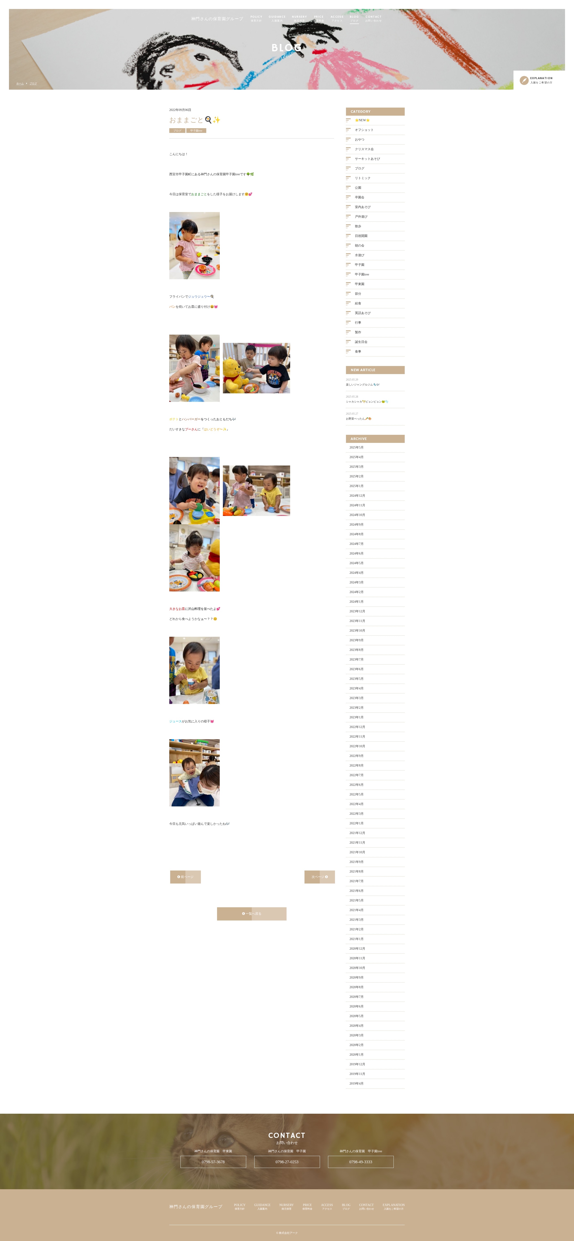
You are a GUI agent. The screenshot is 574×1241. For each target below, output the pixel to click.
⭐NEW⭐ (362, 120)
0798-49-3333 (360, 1162)
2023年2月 (357, 707)
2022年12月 (357, 727)
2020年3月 (357, 1035)
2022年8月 (357, 765)
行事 (358, 322)
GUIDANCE (277, 18)
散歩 (358, 226)
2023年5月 (357, 678)
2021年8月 (357, 871)
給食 (358, 303)
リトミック (363, 178)
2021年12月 (357, 833)
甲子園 (359, 264)
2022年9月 (357, 756)
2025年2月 (357, 476)
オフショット (364, 130)
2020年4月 (357, 1025)
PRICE (318, 18)
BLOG (354, 18)
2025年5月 (357, 447)
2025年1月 (357, 486)
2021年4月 (357, 910)
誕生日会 (361, 342)
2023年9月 (357, 640)
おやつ (359, 139)
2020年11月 (357, 958)
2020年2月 (357, 1045)
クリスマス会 (364, 149)
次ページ (318, 877)
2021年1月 (357, 939)
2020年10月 (357, 968)
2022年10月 (357, 746)
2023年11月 (357, 621)
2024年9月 (357, 524)
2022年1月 (357, 823)
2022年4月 (357, 804)
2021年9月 (357, 862)
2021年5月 (357, 900)
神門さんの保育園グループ (217, 19)
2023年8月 (357, 650)
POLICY (256, 18)
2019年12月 (357, 1064)
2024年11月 (357, 505)
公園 (358, 187)
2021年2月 (357, 929)
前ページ (187, 877)
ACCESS (337, 18)
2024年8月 (357, 534)
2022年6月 (357, 784)
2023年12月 (357, 611)
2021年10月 (357, 852)
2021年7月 (357, 881)
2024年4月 (357, 572)
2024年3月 (357, 582)
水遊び (359, 255)
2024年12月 (357, 495)
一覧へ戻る (253, 913)
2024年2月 (357, 592)
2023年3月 (357, 698)
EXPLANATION (394, 1206)
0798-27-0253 (287, 1162)
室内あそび (363, 207)
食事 (358, 351)
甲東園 (359, 284)
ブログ (33, 83)
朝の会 (359, 245)
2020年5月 (357, 1016)
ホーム (20, 83)
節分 (358, 293)
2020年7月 (357, 996)
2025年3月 (357, 466)
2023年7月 (357, 659)
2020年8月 (357, 987)
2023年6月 (357, 669)
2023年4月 (357, 688)
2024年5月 (357, 563)
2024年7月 (357, 544)
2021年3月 (357, 919)
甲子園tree (362, 274)
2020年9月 (357, 977)
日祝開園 (361, 236)
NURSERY (299, 18)
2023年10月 (357, 630)
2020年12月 (357, 948)
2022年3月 (357, 813)
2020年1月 (357, 1054)
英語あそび (363, 313)
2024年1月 (357, 601)
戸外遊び (361, 216)
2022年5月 (357, 794)
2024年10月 (357, 515)
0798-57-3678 (213, 1162)
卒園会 (359, 197)
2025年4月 (357, 457)
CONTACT (373, 18)
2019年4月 (357, 1083)
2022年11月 (357, 736)
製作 (358, 332)
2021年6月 (357, 890)
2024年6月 (357, 553)
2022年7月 (357, 775)
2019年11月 (357, 1074)
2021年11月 (357, 842)
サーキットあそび (367, 158)
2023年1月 (357, 717)
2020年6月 (357, 1006)
